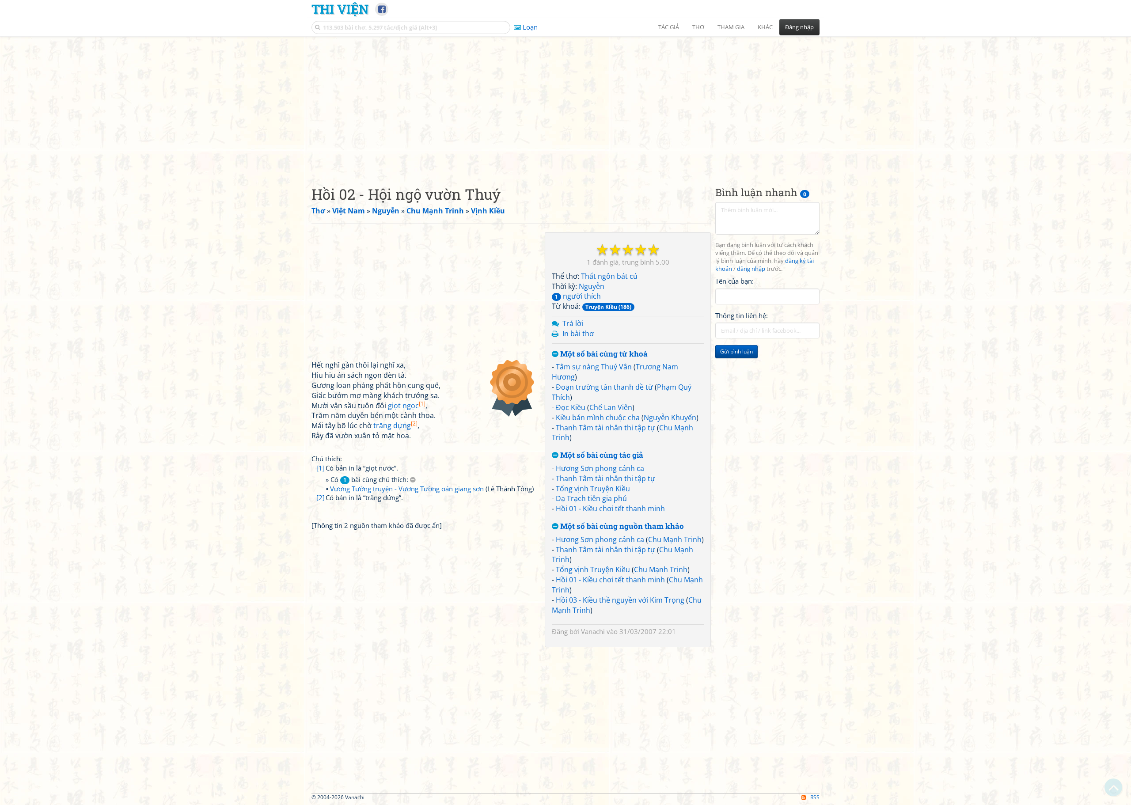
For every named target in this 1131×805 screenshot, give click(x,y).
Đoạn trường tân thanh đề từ (604, 387)
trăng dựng (395, 425)
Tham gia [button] (730, 27)
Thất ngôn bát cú (609, 276)
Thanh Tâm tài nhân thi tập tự (605, 428)
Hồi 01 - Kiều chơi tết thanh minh (610, 508)
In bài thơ (578, 333)
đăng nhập (751, 269)
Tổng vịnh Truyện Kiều (593, 489)
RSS (815, 797)
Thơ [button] (698, 27)
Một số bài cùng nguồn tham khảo (621, 526)
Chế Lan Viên (610, 407)
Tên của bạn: (734, 281)
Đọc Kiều (570, 407)
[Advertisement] (565, 104)
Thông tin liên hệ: (741, 315)
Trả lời (572, 323)
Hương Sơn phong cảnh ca (600, 468)
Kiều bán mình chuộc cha (598, 417)
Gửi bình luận (736, 351)
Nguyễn (591, 286)
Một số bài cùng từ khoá (603, 354)
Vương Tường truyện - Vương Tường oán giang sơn (407, 488)
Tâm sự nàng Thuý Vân (594, 367)
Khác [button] (765, 27)
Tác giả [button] (668, 27)
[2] (320, 497)
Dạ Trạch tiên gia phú (591, 498)
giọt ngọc (406, 405)
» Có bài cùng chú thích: (368, 479)
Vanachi (593, 631)
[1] (320, 467)
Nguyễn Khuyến (670, 417)
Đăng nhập (799, 27)
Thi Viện (339, 8)
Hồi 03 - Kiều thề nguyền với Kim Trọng (620, 600)
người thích (578, 296)
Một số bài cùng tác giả (600, 455)
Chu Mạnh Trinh (675, 539)
